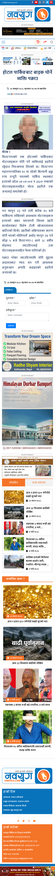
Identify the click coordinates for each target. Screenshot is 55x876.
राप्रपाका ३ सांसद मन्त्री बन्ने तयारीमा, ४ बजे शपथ (27, 705)
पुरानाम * (10, 298)
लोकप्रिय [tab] (13, 482)
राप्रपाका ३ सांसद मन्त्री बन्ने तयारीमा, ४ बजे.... (38, 526)
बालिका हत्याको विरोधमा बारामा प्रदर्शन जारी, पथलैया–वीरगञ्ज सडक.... (37, 561)
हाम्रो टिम (9, 792)
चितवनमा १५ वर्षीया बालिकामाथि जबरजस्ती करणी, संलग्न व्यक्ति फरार (27, 748)
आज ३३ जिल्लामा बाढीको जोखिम (38, 510)
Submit (11, 325)
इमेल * (33, 298)
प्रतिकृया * (11, 310)
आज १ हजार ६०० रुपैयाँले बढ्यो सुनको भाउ (38, 494)
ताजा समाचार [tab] (39, 482)
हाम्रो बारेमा (10, 827)
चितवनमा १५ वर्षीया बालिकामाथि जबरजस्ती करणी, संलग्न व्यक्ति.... (37, 543)
